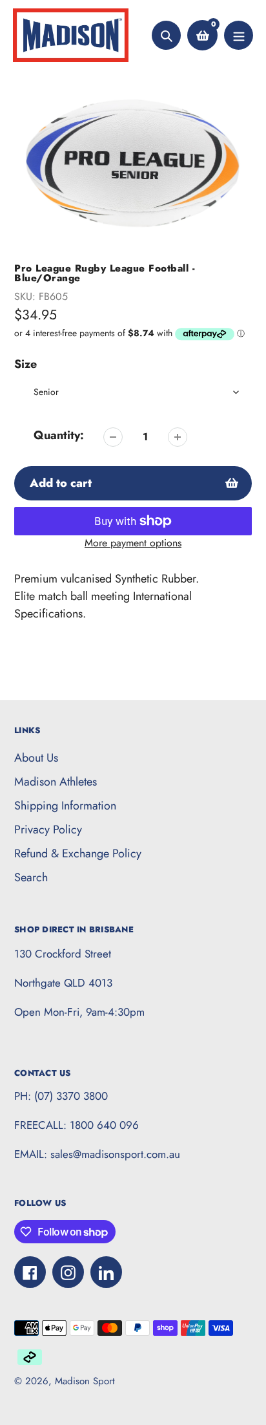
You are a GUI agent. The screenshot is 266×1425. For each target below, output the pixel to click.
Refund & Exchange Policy (77, 853)
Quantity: (59, 435)
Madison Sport (85, 1381)
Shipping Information (65, 805)
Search (31, 877)
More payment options (133, 542)
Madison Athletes (55, 781)
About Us (36, 757)
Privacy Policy (48, 829)
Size (25, 364)
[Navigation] (238, 35)
